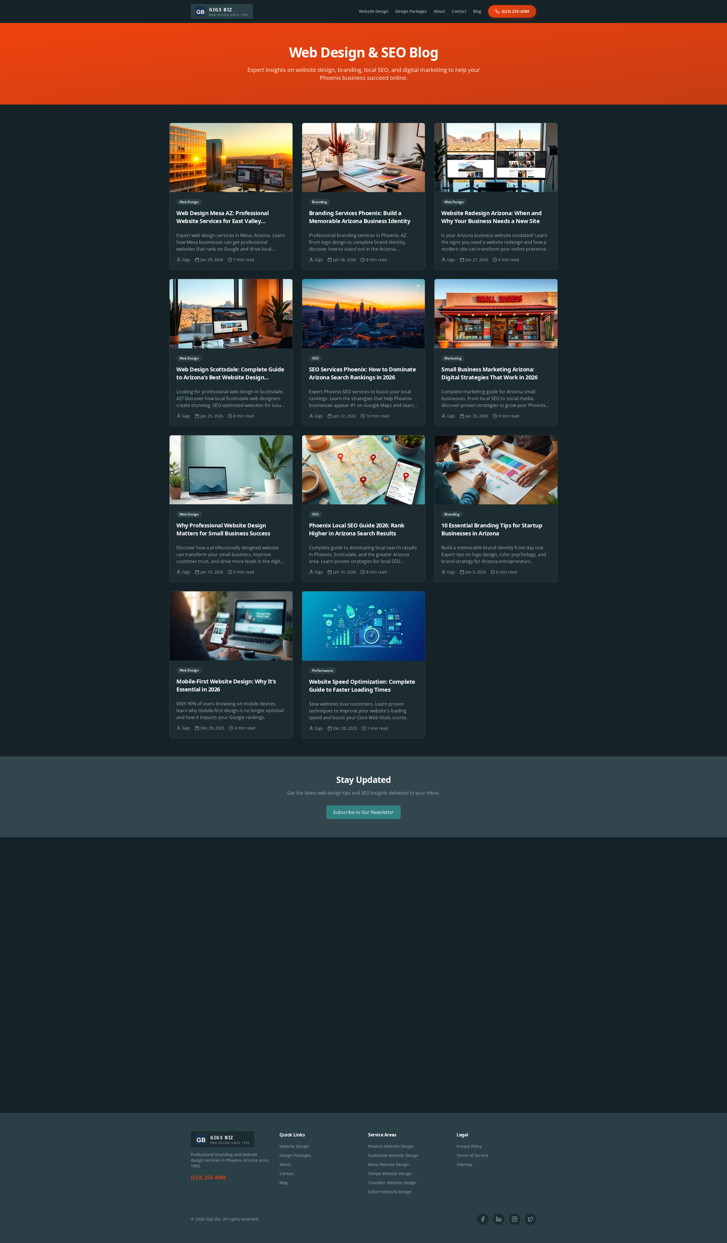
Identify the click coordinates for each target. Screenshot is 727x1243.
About (439, 11)
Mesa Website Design (388, 1164)
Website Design (373, 11)
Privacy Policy (469, 1146)
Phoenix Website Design (391, 1146)
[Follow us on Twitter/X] (530, 1219)
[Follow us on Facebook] (482, 1219)
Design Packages (411, 11)
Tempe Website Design (390, 1173)
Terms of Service (472, 1155)
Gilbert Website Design (390, 1191)
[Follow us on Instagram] (514, 1219)
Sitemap (464, 1164)
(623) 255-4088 (515, 11)
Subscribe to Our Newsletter (363, 812)
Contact (459, 11)
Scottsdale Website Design (393, 1155)
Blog (477, 11)
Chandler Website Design (392, 1182)
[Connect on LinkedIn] (498, 1219)
